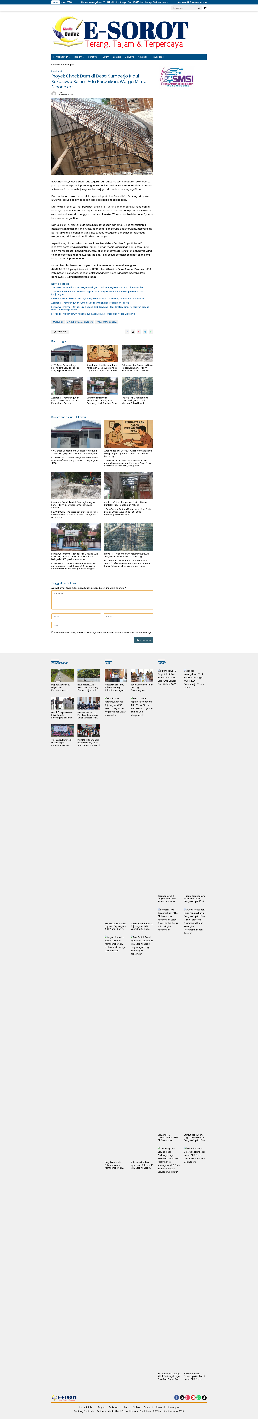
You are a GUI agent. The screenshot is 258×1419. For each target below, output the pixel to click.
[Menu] (53, 7)
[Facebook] (176, 1397)
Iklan (93, 1411)
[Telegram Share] (145, 332)
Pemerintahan (60, 56)
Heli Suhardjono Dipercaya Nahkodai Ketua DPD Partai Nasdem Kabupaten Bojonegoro (194, 1376)
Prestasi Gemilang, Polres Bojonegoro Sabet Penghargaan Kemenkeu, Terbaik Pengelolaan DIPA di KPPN (115, 687)
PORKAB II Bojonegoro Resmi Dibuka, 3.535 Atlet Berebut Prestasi (88, 743)
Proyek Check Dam (107, 321)
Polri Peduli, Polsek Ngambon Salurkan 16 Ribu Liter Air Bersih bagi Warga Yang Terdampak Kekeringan (142, 1165)
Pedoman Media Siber (108, 1411)
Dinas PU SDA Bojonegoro (80, 321)
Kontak (125, 1411)
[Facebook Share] (127, 332)
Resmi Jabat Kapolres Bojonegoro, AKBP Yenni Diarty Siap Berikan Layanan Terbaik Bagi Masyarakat (142, 926)
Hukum (105, 56)
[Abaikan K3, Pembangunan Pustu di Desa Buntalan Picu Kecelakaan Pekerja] (67, 386)
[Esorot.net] (122, 32)
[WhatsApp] (198, 1397)
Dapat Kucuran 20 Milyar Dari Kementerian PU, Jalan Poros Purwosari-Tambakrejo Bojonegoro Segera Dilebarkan (61, 687)
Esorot (60, 92)
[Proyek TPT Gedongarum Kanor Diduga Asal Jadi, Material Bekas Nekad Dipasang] (137, 386)
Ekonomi (129, 56)
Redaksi (134, 1411)
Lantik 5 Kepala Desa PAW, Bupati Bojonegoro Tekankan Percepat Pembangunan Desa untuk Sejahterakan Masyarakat (62, 715)
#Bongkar (58, 321)
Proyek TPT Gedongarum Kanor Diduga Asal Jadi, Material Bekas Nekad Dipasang (93, 313)
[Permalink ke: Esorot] (53, 93)
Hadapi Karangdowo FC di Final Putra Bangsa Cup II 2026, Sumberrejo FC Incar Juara (66, 2)
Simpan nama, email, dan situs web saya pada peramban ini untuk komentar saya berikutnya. (103, 632)
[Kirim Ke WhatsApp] (151, 332)
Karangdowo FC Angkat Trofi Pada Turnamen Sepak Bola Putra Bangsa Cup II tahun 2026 (167, 899)
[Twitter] (182, 1397)
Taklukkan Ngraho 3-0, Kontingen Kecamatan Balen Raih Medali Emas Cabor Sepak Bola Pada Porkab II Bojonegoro (62, 743)
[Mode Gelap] (205, 7)
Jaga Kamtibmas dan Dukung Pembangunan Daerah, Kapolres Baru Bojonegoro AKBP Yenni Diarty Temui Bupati (142, 687)
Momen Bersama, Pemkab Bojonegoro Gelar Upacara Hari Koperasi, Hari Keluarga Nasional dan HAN (87, 715)
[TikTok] (204, 1397)
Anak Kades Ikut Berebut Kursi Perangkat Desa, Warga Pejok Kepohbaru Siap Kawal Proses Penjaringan (97, 293)
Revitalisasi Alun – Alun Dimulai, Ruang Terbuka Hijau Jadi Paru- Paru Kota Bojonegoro (87, 687)
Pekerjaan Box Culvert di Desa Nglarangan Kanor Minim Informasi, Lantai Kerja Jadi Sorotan (98, 298)
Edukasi (117, 56)
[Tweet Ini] (133, 332)
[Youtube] (193, 1397)
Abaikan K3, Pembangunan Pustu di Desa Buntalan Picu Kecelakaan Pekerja (90, 302)
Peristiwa (92, 56)
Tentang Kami (81, 1411)
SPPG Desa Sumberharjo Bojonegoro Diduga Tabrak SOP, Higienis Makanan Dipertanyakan (98, 287)
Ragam (78, 56)
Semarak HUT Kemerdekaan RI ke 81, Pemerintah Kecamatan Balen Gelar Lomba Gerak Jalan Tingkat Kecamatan (178, 2)
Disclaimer (145, 1411)
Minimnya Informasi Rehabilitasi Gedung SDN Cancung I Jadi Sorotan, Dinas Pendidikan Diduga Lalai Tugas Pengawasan (100, 308)
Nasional (142, 56)
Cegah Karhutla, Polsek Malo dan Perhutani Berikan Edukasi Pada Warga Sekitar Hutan (115, 1165)
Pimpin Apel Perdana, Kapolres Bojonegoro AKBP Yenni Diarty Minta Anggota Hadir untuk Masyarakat (115, 926)
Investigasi (158, 56)
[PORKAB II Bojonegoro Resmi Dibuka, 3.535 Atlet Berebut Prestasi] (88, 730)
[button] (199, 7)
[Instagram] (187, 1397)
